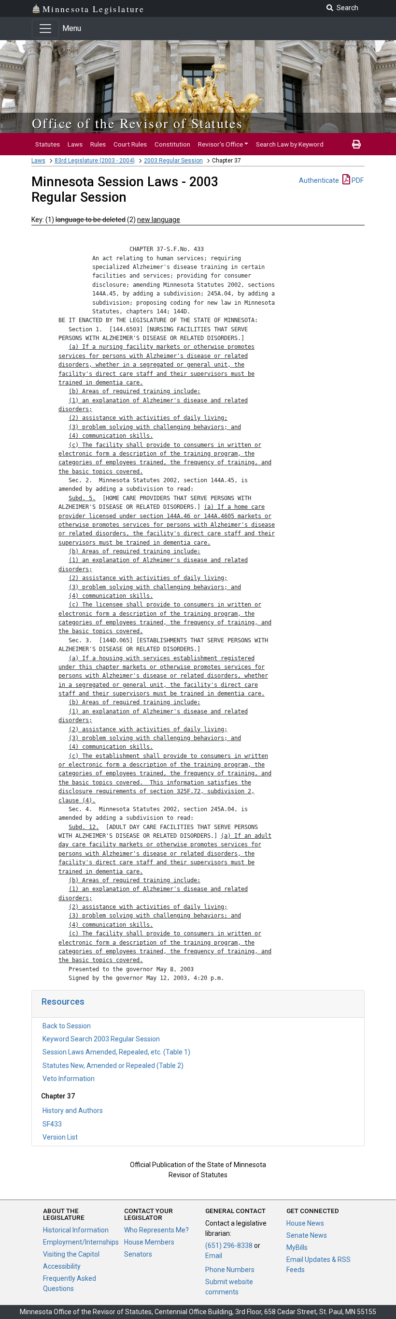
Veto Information (68, 1078)
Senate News (306, 1235)
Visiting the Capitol (71, 1254)
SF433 (52, 1124)
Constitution (172, 144)
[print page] (356, 144)
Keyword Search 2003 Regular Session (101, 1039)
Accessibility (62, 1266)
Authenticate (319, 180)
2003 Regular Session (173, 160)
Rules (98, 144)
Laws (75, 144)
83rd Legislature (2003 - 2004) (95, 160)
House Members (149, 1242)
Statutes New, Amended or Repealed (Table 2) (113, 1065)
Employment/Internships (81, 1242)
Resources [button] (63, 1001)
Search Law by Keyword (290, 144)
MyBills (297, 1247)
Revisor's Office (220, 144)
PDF (357, 180)
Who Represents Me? (156, 1230)
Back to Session (66, 1026)
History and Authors (72, 1110)
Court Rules (130, 144)
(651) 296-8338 (229, 1245)
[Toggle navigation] (45, 28)
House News (305, 1223)
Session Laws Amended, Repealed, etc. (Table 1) (116, 1052)
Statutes (47, 144)
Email (213, 1256)
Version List (60, 1137)
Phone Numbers (230, 1270)
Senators (138, 1254)
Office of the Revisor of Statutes (137, 123)
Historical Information (76, 1230)
